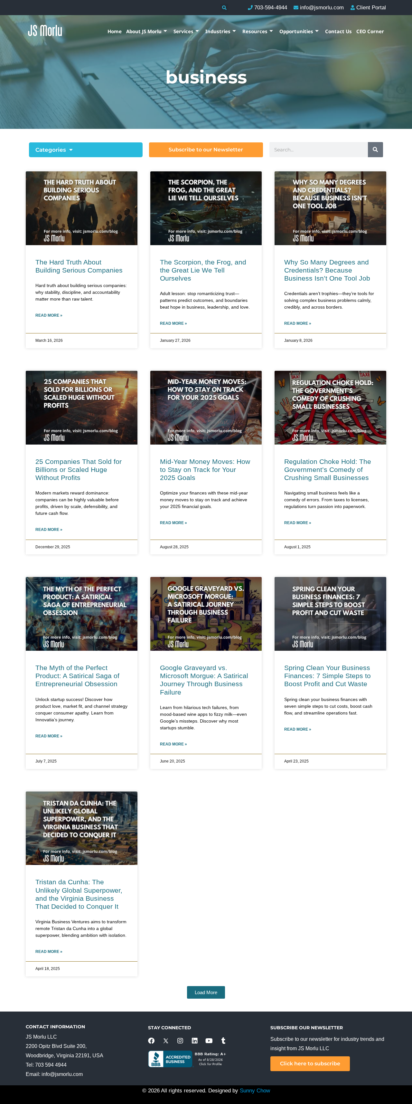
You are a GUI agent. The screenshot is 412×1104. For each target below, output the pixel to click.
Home (115, 31)
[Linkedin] (194, 1040)
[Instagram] (180, 1040)
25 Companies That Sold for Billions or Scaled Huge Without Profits (78, 469)
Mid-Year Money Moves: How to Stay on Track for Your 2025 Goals (205, 469)
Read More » (48, 315)
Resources (254, 31)
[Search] (375, 149)
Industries (217, 31)
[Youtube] (209, 1040)
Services (183, 31)
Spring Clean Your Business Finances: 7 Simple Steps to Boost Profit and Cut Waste (327, 675)
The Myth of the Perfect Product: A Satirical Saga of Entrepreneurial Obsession (77, 675)
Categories (50, 150)
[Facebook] (151, 1040)
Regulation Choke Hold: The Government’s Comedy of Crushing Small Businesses (327, 469)
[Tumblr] (223, 1040)
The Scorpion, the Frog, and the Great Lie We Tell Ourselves (203, 270)
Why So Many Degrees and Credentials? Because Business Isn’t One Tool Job (327, 270)
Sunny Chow (255, 1091)
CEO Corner (370, 31)
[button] (224, 8)
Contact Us (338, 31)
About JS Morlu (144, 31)
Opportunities (296, 31)
